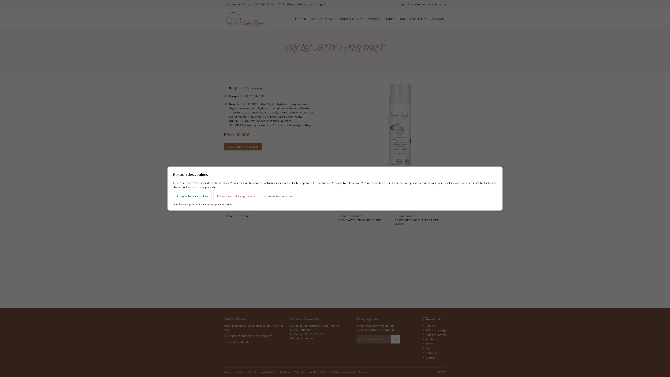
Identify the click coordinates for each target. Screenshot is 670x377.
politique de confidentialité (202, 204)
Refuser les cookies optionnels (236, 196)
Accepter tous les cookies (192, 196)
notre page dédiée (205, 187)
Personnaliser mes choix (279, 196)
